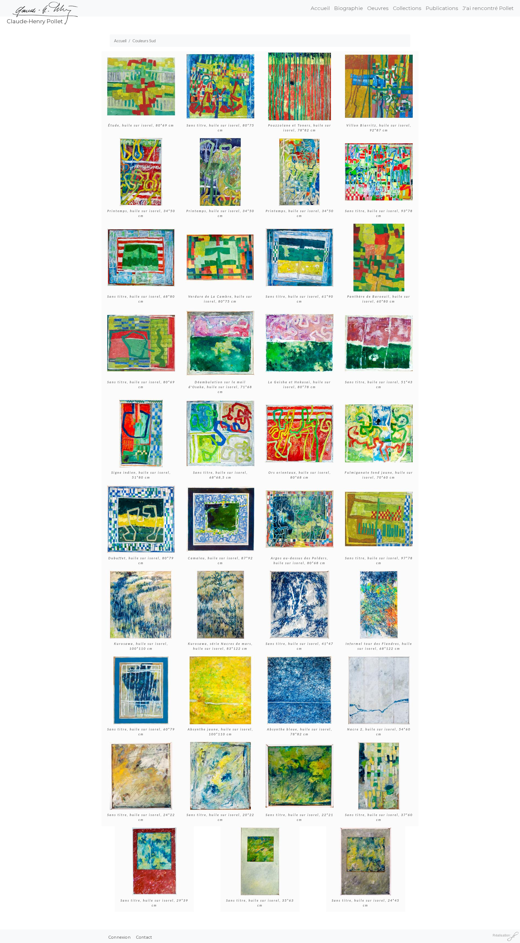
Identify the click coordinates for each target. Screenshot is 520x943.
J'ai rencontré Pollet (488, 8)
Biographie (348, 8)
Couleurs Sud (144, 40)
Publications (442, 8)
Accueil (320, 8)
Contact (144, 937)
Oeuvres (378, 8)
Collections (407, 8)
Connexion (119, 937)
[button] (141, 85)
